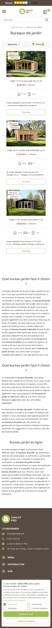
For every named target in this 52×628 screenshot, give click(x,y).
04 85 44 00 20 (13, 538)
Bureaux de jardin (34, 27)
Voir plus (26, 112)
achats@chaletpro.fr (15, 533)
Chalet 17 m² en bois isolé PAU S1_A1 (26, 81)
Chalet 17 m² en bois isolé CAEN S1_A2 (26, 219)
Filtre (38, 44)
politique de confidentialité (14, 600)
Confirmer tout (26, 614)
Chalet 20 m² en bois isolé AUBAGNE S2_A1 (26, 150)
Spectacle (12, 44)
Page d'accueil (17, 27)
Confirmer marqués (26, 621)
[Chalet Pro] (26, 11)
